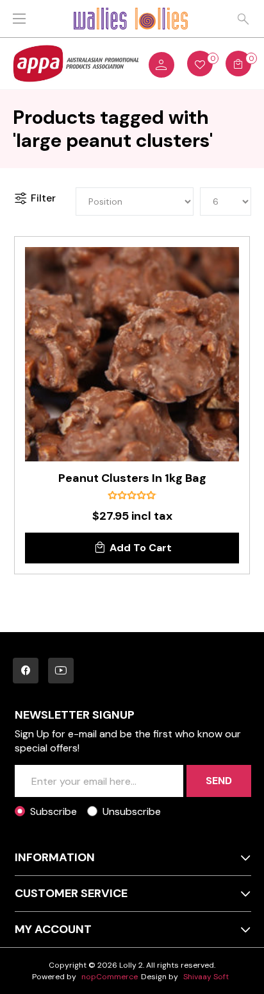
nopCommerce (109, 977)
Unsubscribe (132, 811)
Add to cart (141, 547)
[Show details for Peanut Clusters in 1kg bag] (132, 354)
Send (219, 780)
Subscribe (53, 811)
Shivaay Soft (206, 977)
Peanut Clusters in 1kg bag (132, 479)
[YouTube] (61, 670)
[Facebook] (25, 670)
